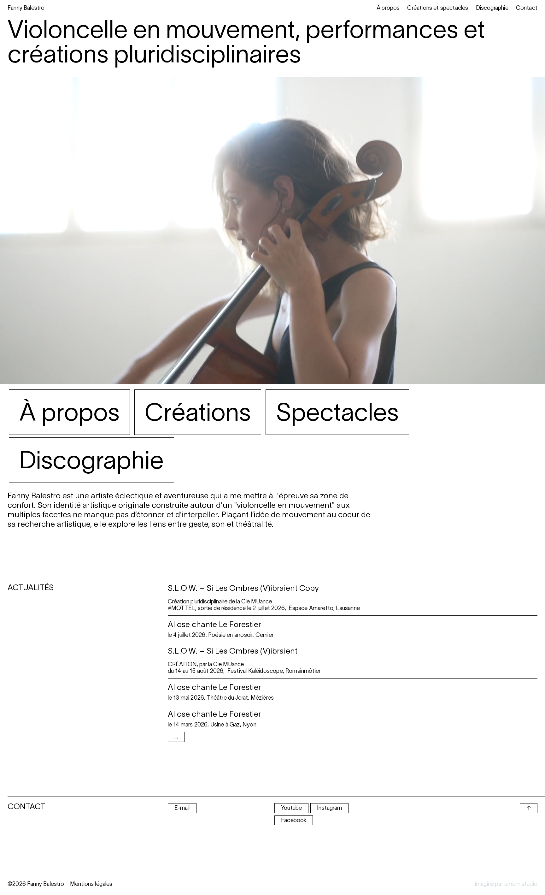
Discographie (91, 460)
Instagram (329, 808)
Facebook (293, 820)
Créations (198, 412)
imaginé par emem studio (506, 884)
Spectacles (337, 412)
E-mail (182, 808)
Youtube (291, 808)
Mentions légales (91, 884)
